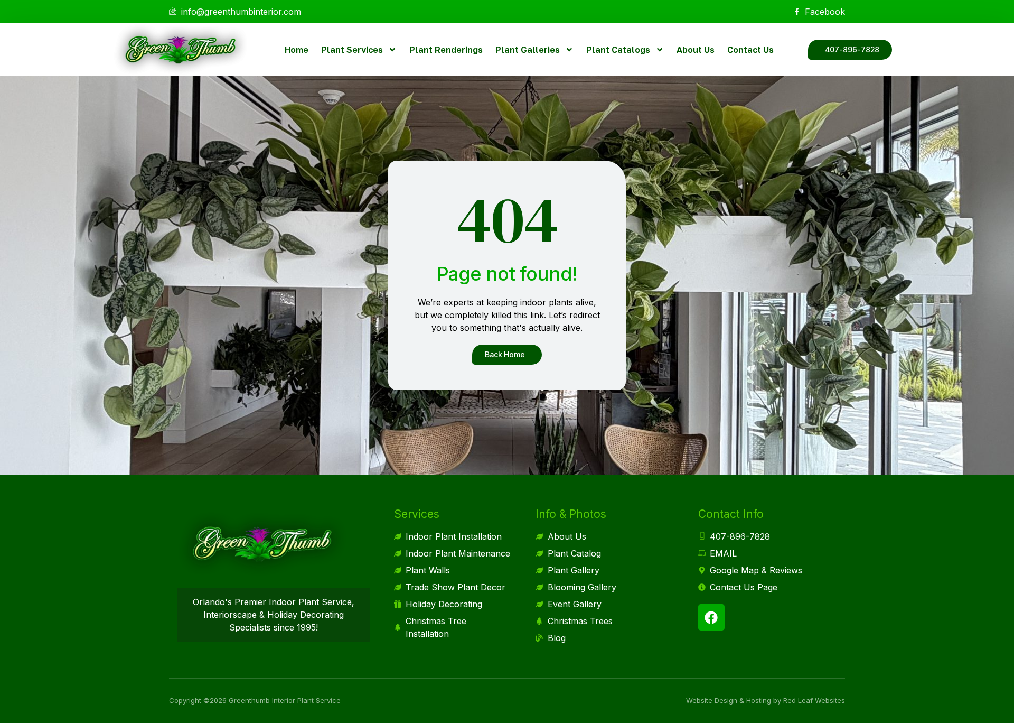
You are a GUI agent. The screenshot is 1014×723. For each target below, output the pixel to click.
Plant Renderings (446, 49)
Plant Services (352, 49)
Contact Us (750, 49)
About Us (696, 49)
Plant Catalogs (618, 49)
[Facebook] (711, 617)
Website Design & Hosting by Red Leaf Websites (765, 700)
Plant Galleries (527, 49)
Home (296, 49)
